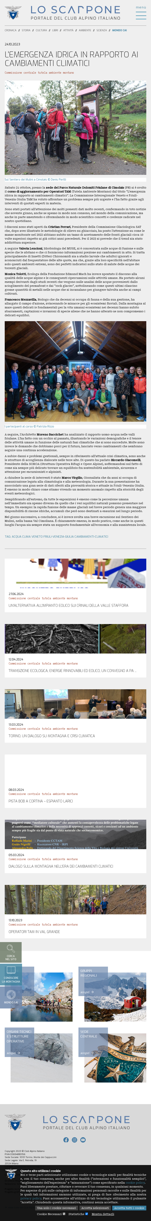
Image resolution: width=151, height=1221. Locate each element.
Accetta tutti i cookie (129, 1208)
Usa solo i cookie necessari (56, 1208)
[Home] (75, 12)
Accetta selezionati (95, 1208)
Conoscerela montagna (11, 979)
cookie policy (135, 1182)
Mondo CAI (119, 30)
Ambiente (85, 30)
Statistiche (76, 1214)
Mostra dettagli (103, 1214)
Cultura (41, 30)
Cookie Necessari (49, 1214)
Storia (26, 30)
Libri (55, 30)
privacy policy (30, 1198)
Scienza (102, 30)
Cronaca (11, 30)
